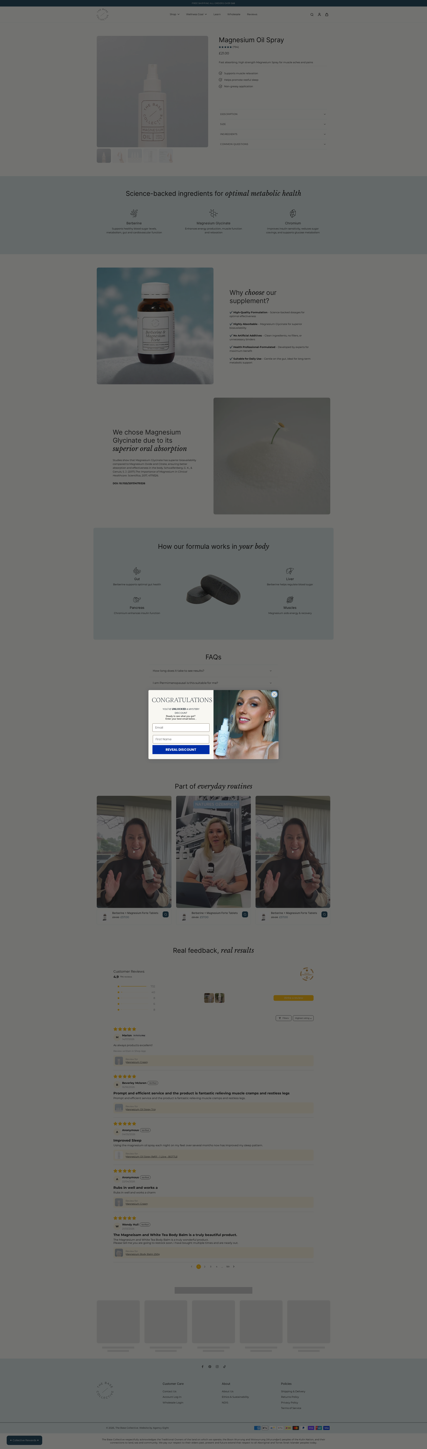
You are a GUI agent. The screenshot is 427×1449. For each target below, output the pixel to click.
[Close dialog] (274, 694)
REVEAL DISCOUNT (181, 749)
